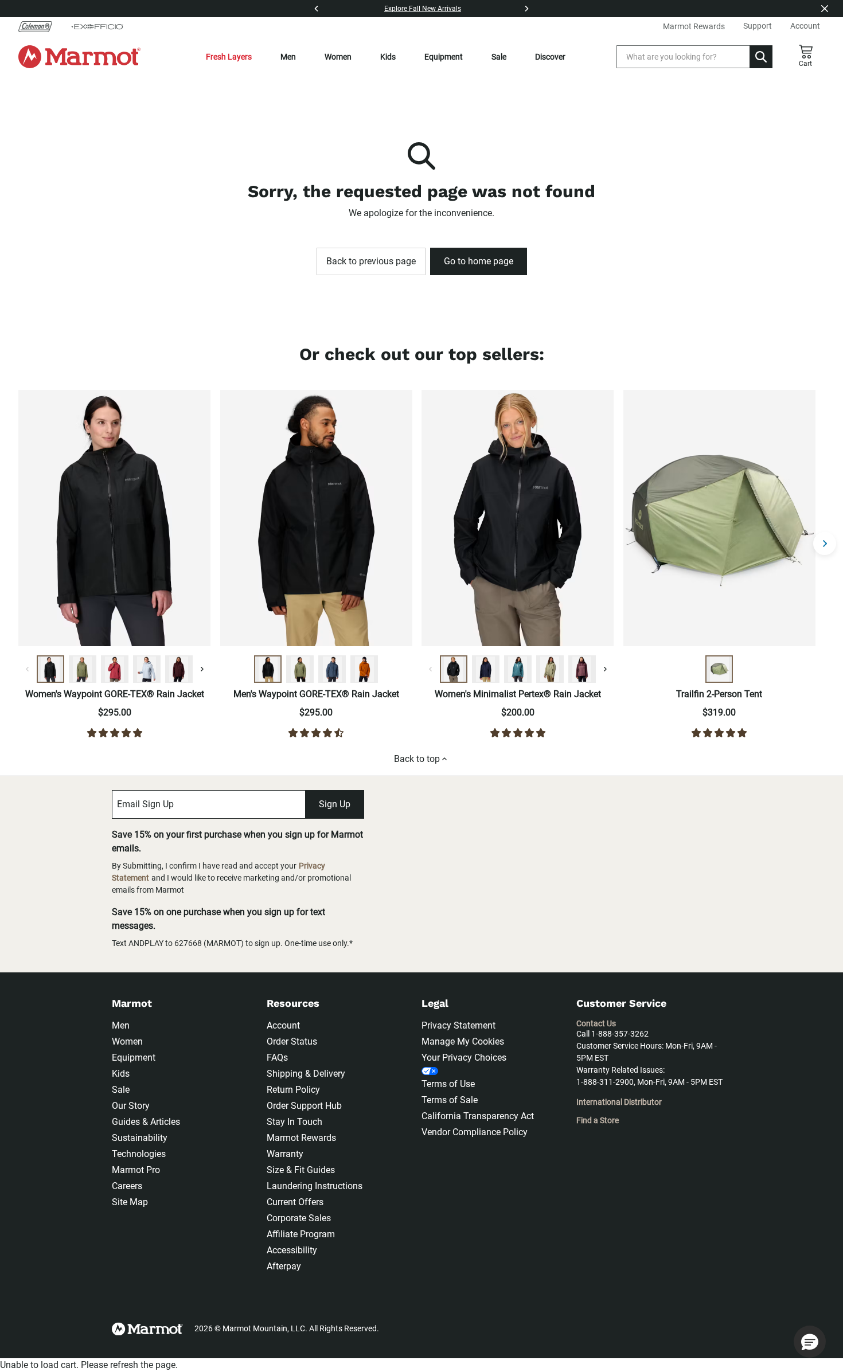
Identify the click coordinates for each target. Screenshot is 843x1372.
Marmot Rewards (301, 1137)
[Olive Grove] (82, 669)
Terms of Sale (450, 1100)
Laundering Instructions (314, 1186)
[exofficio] (96, 26)
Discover (550, 56)
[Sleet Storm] (147, 669)
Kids (388, 56)
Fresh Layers (229, 56)
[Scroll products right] (824, 543)
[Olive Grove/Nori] (719, 669)
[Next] (526, 8)
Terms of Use (448, 1083)
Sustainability (139, 1137)
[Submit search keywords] (761, 56)
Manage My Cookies (463, 1041)
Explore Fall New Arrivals (422, 9)
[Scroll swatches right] (201, 669)
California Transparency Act (478, 1116)
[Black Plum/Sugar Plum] (582, 669)
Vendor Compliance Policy (475, 1132)
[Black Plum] (179, 669)
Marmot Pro (136, 1169)
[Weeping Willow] (550, 669)
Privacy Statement (458, 1025)
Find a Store (597, 1120)
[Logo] (79, 56)
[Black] (50, 669)
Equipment (443, 56)
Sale (498, 56)
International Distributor (619, 1102)
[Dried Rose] (114, 669)
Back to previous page (371, 261)
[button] (810, 1342)
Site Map (130, 1202)
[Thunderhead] (332, 669)
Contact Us (596, 1023)
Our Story (131, 1105)
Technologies (139, 1153)
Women (338, 56)
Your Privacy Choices (464, 1057)
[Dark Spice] (364, 669)
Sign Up (334, 804)
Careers (127, 1186)
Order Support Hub (304, 1105)
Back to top (417, 758)
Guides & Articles (146, 1121)
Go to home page (478, 261)
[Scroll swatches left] (27, 669)
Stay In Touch (294, 1121)
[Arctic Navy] (485, 669)
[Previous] (316, 8)
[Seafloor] (518, 669)
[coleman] (39, 26)
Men (288, 56)
